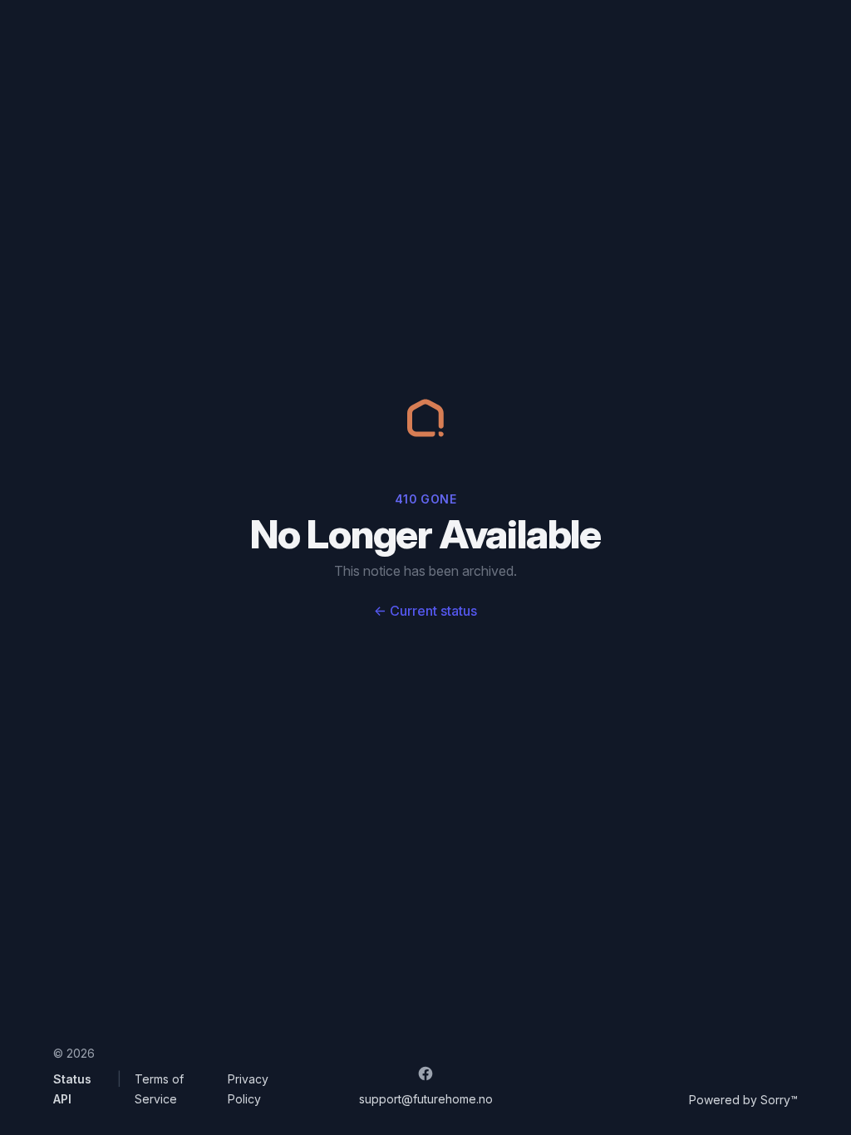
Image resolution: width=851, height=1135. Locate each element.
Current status (425, 610)
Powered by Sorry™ (743, 1100)
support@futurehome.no (426, 1099)
